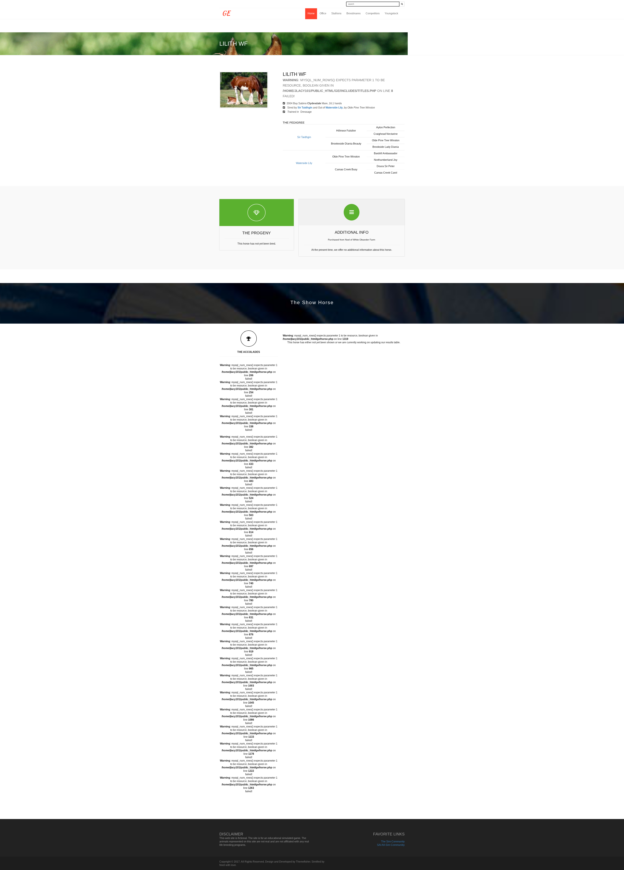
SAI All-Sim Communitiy (391, 845)
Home (311, 13)
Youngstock (391, 13)
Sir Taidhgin (305, 107)
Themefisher (303, 861)
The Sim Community (393, 841)
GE (226, 12)
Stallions (336, 13)
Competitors (373, 13)
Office (323, 13)
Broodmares (353, 13)
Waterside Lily (334, 107)
